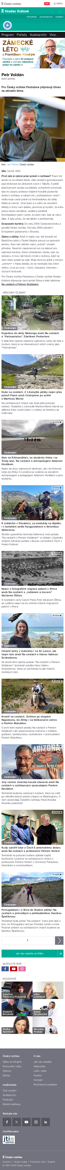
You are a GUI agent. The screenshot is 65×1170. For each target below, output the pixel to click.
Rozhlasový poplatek (45, 1084)
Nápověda (39, 1066)
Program (31, 17)
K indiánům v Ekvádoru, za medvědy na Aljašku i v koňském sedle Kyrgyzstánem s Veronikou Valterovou (31, 526)
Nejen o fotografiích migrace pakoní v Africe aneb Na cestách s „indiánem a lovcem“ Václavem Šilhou (29, 592)
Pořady (22, 35)
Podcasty (8, 1099)
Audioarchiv (46, 17)
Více (54, 35)
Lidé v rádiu (40, 1070)
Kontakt (38, 1080)
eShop (6, 1075)
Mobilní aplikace (12, 1104)
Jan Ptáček (12, 164)
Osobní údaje (20, 1162)
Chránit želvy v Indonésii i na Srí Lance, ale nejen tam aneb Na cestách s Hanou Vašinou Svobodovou (30, 654)
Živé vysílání (9, 1090)
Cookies (7, 1162)
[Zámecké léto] (32, 53)
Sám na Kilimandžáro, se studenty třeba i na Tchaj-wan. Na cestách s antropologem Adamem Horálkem (32, 461)
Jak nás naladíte (43, 1061)
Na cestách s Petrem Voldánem (20, 284)
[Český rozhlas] (11, 3)
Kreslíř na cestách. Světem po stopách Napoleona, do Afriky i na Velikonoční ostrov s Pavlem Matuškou (29, 720)
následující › (59, 940)
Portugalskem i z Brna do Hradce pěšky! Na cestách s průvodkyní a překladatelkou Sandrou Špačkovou (32, 913)
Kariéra (38, 1075)
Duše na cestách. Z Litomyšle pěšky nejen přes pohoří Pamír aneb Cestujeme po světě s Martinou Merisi (32, 395)
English (51, 1162)
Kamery (59, 17)
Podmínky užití (37, 1162)
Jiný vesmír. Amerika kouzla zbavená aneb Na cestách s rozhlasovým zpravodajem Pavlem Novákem (30, 785)
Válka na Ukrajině (12, 1061)
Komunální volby (12, 1066)
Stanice (7, 1070)
